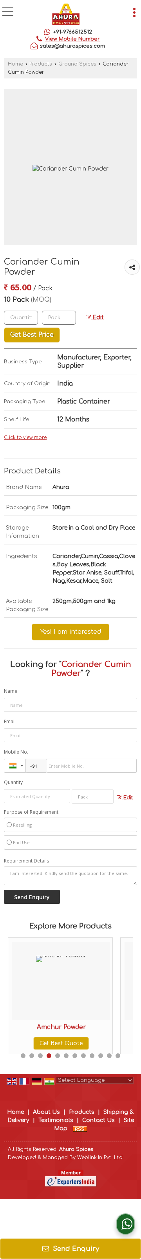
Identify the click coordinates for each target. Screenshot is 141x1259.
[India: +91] (15, 766)
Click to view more (25, 437)
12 (118, 1055)
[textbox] (59, 318)
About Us (46, 1112)
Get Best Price (32, 334)
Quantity (13, 782)
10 (100, 1055)
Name (10, 691)
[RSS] (80, 1128)
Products (40, 64)
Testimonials (55, 1120)
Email (10, 721)
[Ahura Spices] (66, 15)
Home (15, 64)
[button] (72, 39)
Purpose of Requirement (31, 812)
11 (109, 1055)
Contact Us (98, 1120)
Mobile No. (16, 752)
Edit (97, 317)
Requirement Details (26, 861)
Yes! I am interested (70, 631)
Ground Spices (77, 64)
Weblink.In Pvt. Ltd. (100, 1157)
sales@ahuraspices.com (72, 46)
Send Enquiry (75, 1248)
